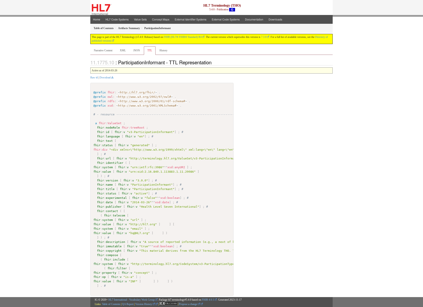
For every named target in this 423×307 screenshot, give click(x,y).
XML (123, 50)
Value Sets (140, 19)
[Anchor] (214, 62)
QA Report (128, 304)
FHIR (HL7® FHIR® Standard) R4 (183, 37)
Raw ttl (94, 77)
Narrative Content (103, 50)
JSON (136, 50)
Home (96, 19)
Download (105, 77)
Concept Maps (160, 19)
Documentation (254, 19)
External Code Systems (226, 19)
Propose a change (188, 304)
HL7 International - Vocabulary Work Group (131, 299)
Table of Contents (111, 304)
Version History (144, 304)
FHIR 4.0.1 (208, 299)
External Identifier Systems (190, 19)
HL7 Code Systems (117, 19)
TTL (149, 50)
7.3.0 (263, 37)
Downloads (275, 19)
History (163, 50)
